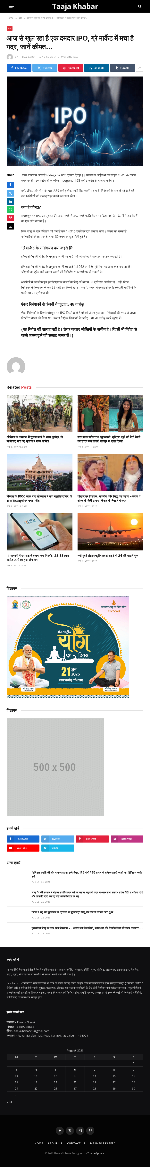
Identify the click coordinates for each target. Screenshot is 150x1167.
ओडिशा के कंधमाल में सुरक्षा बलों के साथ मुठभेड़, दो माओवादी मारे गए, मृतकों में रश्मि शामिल (35, 439)
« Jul (9, 1102)
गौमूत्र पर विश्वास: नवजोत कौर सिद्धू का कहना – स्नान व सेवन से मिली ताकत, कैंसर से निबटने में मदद (109, 498)
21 (94, 1082)
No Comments (50, 56)
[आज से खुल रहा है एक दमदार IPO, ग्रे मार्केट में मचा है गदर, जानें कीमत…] (75, 121)
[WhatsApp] (10, 209)
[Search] (139, 6)
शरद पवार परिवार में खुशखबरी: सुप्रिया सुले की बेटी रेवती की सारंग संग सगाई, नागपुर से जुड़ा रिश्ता (109, 439)
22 (114, 1082)
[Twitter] (10, 193)
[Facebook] (10, 185)
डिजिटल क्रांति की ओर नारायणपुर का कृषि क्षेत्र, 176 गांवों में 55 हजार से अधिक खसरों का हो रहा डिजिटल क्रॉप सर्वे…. (87, 874)
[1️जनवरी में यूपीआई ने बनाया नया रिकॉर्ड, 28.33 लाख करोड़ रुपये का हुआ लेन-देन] (39, 531)
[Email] (10, 226)
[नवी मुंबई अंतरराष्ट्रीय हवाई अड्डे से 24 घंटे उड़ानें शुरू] (110, 531)
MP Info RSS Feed (102, 1143)
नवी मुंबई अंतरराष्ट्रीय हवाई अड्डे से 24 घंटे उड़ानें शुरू (108, 556)
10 (16, 1076)
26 (55, 1088)
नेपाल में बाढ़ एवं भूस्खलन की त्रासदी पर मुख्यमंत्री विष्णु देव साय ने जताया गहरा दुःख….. (75, 912)
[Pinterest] (10, 218)
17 (16, 1082)
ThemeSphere (96, 1153)
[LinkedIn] (10, 201)
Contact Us (76, 1143)
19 (55, 1082)
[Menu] (11, 6)
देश (9, 28)
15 (114, 1076)
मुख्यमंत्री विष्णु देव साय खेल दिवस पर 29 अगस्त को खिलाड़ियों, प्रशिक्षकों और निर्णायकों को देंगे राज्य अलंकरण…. (87, 928)
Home (39, 1143)
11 (36, 1076)
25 (36, 1088)
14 (94, 1076)
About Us (55, 1143)
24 (16, 1088)
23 (133, 1082)
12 (55, 1076)
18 (36, 1082)
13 (75, 1076)
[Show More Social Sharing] (139, 68)
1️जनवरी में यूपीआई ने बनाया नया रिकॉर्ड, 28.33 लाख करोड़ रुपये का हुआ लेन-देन (38, 558)
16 (133, 1076)
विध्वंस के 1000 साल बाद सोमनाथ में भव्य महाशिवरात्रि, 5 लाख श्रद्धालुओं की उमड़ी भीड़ (39, 498)
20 (75, 1082)
